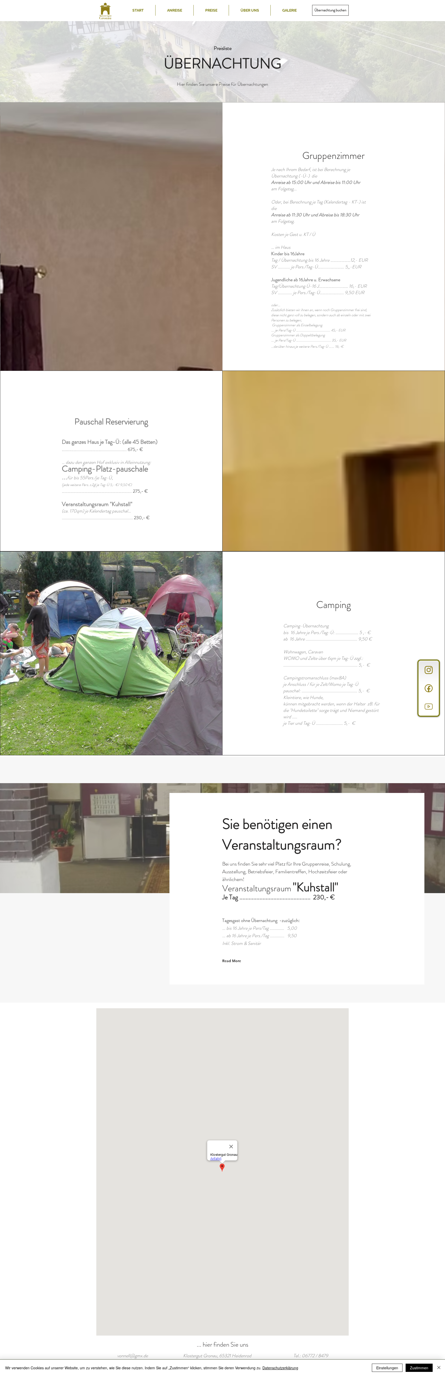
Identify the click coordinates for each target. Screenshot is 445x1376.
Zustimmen (419, 1367)
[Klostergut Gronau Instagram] (429, 670)
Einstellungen (387, 1367)
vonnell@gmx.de (132, 1355)
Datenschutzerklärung (280, 1367)
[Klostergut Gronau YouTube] (429, 707)
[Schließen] (439, 1368)
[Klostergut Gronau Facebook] (429, 688)
